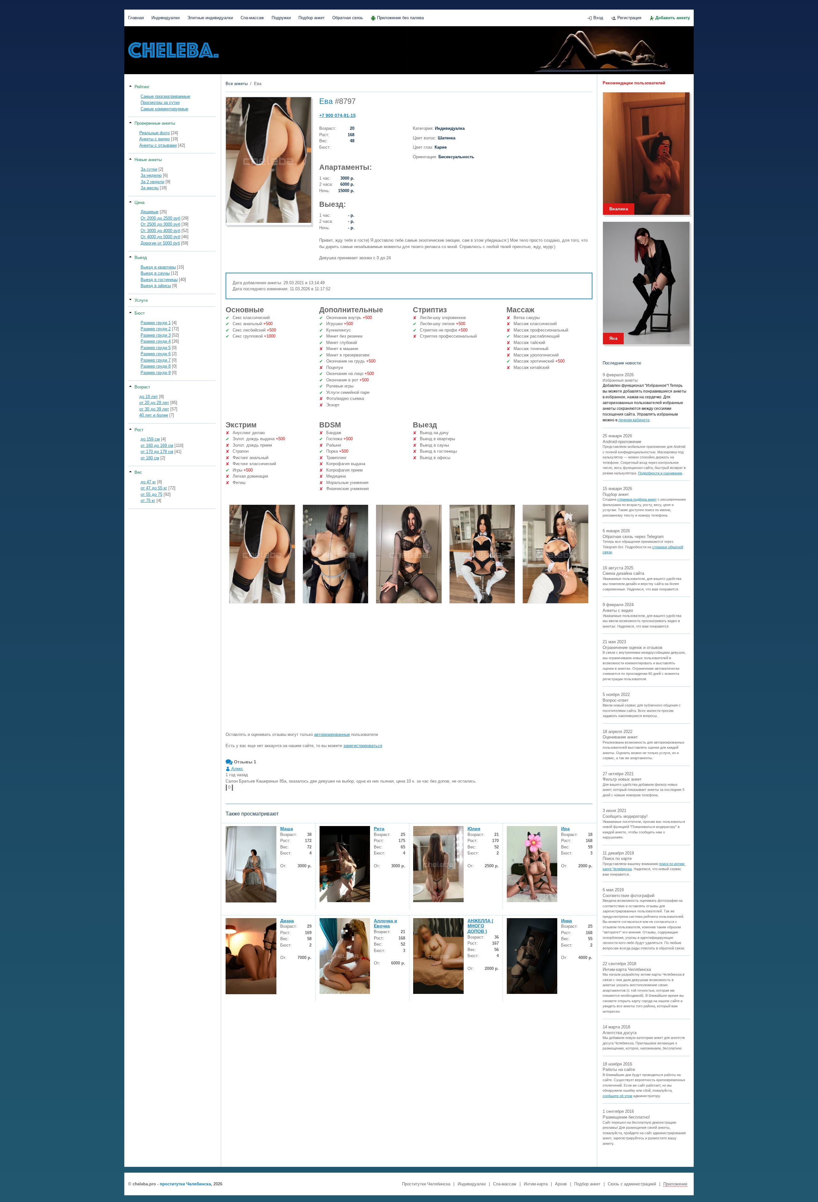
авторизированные (332, 734)
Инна (566, 920)
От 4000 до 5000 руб (160, 236)
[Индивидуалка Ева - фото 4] (482, 554)
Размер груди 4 (156, 341)
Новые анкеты (148, 159)
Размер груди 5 (156, 347)
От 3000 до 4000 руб (160, 230)
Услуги (141, 300)
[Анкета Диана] (251, 956)
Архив (561, 1184)
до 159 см (150, 439)
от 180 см (150, 458)
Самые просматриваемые (165, 96)
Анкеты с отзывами (158, 145)
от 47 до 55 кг (154, 488)
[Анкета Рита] (345, 864)
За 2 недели (152, 181)
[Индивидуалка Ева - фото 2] (336, 554)
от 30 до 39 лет (154, 409)
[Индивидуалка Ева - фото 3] (409, 554)
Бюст (140, 313)
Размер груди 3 (156, 335)
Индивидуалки (165, 17)
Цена (139, 202)
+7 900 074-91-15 (337, 115)
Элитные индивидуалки (210, 17)
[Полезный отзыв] (226, 787)
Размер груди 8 (156, 366)
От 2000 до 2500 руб (160, 218)
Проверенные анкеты (155, 123)
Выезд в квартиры (158, 267)
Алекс (236, 768)
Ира (565, 828)
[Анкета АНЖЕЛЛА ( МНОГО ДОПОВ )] (438, 956)
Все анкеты (237, 83)
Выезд (141, 257)
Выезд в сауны (155, 273)
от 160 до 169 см (157, 445)
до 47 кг (148, 482)
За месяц (149, 187)
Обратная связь (347, 17)
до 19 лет (148, 396)
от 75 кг (148, 500)
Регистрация (629, 17)
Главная (136, 17)
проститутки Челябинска (185, 1184)
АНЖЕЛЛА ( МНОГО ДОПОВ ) (480, 926)
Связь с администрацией (632, 1184)
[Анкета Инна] (532, 956)
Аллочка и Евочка (385, 923)
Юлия (473, 828)
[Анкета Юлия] (438, 864)
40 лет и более (153, 415)
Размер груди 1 (156, 322)
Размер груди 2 (156, 328)
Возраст (142, 387)
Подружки (281, 17)
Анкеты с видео (154, 139)
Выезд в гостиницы (159, 279)
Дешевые (149, 211)
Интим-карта (536, 1184)
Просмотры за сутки (160, 102)
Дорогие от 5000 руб (160, 243)
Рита (379, 828)
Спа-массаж (252, 17)
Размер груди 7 (156, 360)
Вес (138, 472)
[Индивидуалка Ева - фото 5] (555, 554)
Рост (139, 429)
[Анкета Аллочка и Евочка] (345, 956)
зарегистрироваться (362, 745)
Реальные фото (154, 132)
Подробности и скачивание (660, 473)
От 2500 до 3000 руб (160, 224)
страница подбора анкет (637, 499)
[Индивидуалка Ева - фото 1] (262, 554)
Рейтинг (142, 86)
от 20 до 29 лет (154, 402)
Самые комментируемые (164, 108)
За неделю (151, 175)
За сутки (149, 169)
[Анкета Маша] (251, 864)
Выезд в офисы (156, 285)
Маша (286, 828)
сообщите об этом (617, 1096)
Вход (598, 17)
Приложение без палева (400, 17)
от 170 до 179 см (157, 451)
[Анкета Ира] (532, 864)
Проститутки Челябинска (426, 1184)
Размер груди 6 (156, 353)
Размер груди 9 (156, 372)
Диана (287, 920)
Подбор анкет (311, 17)
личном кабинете (634, 420)
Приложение (675, 1184)
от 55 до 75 (151, 494)
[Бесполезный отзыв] (232, 787)
